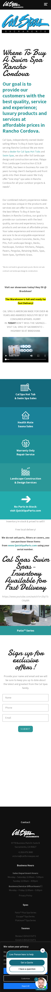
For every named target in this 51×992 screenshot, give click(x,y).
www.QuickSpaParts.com (22, 545)
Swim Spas (8, 155)
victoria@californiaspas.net (25, 856)
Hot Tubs (35, 151)
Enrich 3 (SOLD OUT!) (25, 939)
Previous (5, 620)
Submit (25, 729)
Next (46, 620)
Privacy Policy (25, 895)
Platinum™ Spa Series (25, 920)
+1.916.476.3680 (25, 852)
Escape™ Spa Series (25, 916)
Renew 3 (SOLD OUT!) (25, 936)
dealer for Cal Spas (20, 151)
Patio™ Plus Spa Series (25, 912)
